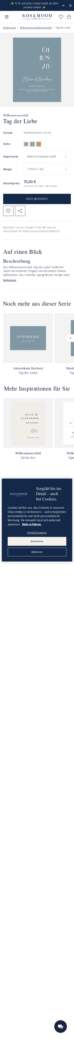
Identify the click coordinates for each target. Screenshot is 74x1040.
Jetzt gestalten (37, 199)
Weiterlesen (9, 280)
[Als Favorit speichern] (8, 211)
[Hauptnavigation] (6, 16)
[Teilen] (20, 211)
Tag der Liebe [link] (63, 27)
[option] (26, 144)
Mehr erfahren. (31, 524)
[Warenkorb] (68, 16)
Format (7, 133)
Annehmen (37, 541)
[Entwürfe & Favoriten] (61, 16)
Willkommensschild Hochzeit (36, 27)
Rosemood (9, 27)
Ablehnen (37, 551)
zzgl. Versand (51, 186)
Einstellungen (37, 532)
